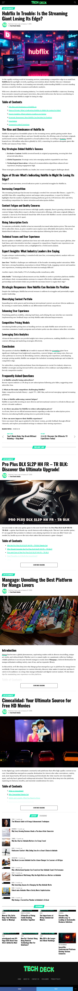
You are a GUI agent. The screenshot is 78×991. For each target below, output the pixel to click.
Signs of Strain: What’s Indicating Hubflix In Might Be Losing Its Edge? (35, 110)
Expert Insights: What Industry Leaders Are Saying (27, 114)
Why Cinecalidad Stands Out (19, 794)
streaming (56, 350)
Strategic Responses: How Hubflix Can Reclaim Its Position (30, 117)
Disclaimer (45, 979)
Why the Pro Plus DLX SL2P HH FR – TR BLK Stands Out (27, 545)
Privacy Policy (55, 979)
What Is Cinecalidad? (16, 791)
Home (19, 979)
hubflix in (17, 429)
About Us (26, 979)
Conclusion (13, 121)
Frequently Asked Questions (19, 124)
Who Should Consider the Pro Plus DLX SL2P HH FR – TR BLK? (29, 549)
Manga (4, 654)
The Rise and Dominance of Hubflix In (22, 107)
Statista (63, 139)
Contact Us (35, 979)
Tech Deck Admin (15, 26)
